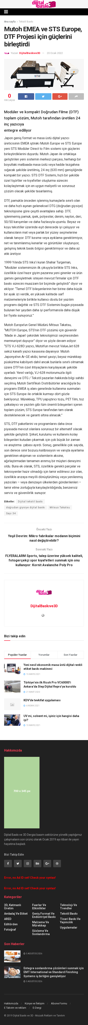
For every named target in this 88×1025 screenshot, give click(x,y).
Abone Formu (59, 1003)
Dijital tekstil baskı (30, 501)
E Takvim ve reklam (15, 1007)
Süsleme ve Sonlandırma (41, 932)
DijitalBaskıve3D (29, 53)
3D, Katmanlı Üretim (12, 906)
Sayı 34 (11, 513)
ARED (7, 919)
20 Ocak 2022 (55, 53)
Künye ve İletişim (34, 1003)
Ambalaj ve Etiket (16, 913)
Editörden (11, 924)
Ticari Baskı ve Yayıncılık (70, 920)
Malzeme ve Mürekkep (40, 924)
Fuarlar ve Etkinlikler (39, 906)
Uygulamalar (68, 927)
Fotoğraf (10, 929)
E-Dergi (37, 1007)
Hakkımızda (11, 1003)
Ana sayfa (10, 21)
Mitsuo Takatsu (60, 507)
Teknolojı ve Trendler (68, 906)
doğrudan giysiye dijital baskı (25, 507)
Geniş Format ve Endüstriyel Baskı (44, 915)
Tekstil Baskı (26, 21)
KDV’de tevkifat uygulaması (42, 700)
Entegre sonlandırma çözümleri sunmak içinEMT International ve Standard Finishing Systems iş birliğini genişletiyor (54, 972)
